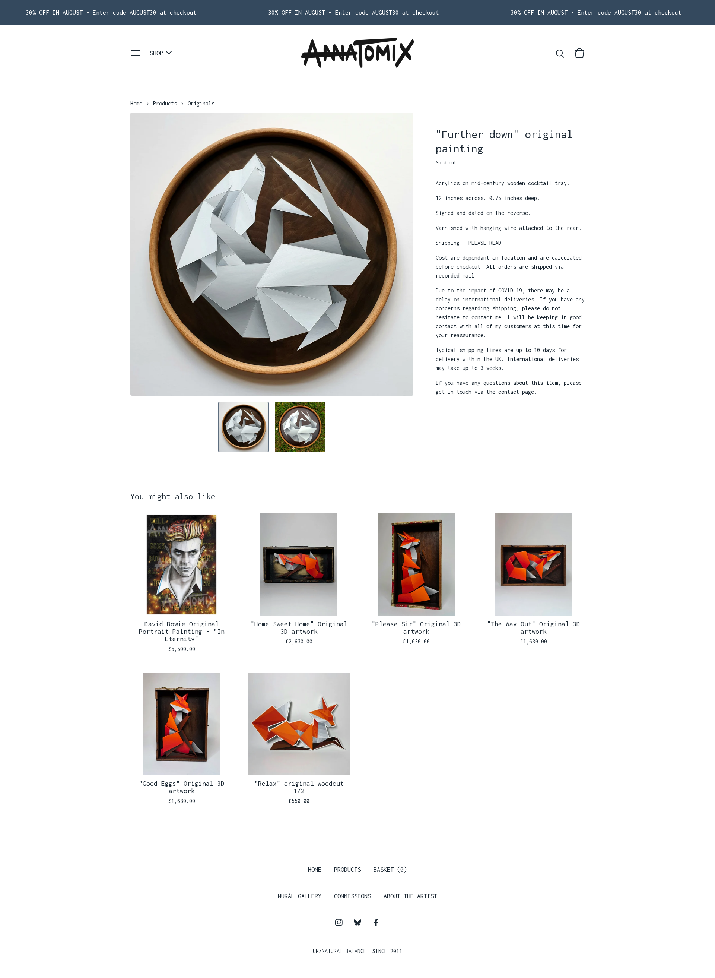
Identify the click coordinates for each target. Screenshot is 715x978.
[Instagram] (338, 922)
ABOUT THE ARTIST (410, 896)
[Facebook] (376, 922)
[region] (357, 12)
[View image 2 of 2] (300, 427)
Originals (201, 103)
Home (136, 103)
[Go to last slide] (141, 254)
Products (165, 103)
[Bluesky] (357, 922)
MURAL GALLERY (299, 896)
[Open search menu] (560, 53)
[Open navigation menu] (135, 53)
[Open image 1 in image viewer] (271, 254)
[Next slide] (403, 254)
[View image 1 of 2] (243, 427)
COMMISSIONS (352, 896)
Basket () (390, 869)
